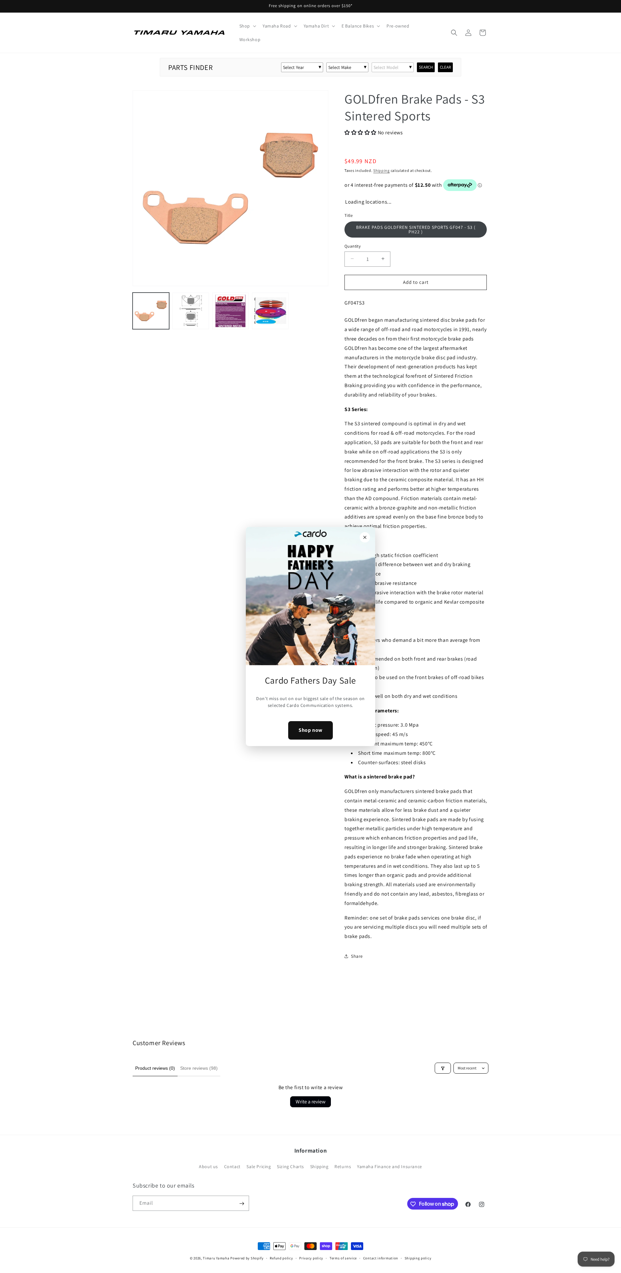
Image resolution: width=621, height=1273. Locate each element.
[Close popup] (365, 537)
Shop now (310, 730)
